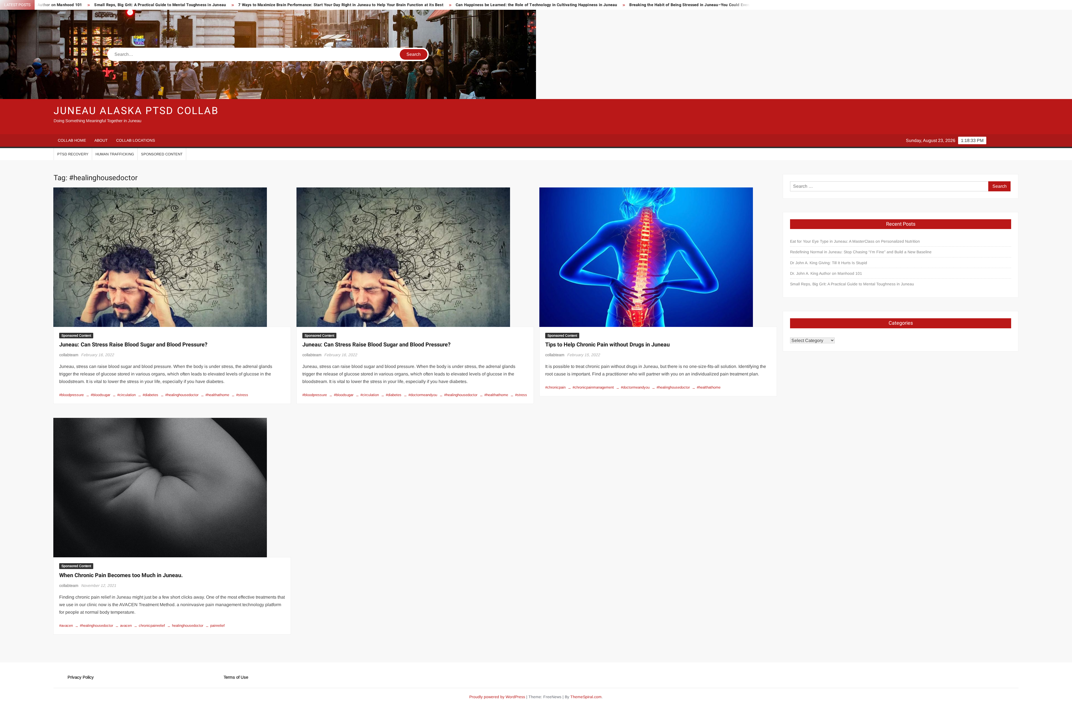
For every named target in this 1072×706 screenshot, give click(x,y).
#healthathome (217, 395)
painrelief (217, 625)
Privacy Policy (81, 677)
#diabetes (150, 395)
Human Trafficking (114, 154)
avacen (126, 625)
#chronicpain (555, 387)
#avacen (66, 625)
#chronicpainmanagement (593, 387)
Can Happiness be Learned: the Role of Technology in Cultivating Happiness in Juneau (416, 5)
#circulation (126, 395)
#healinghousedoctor (181, 395)
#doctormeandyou (422, 395)
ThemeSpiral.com (586, 697)
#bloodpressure (71, 395)
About (101, 140)
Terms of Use (236, 677)
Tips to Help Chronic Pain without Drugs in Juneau (607, 345)
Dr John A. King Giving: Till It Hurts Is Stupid (828, 263)
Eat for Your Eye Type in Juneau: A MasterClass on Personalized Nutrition (855, 241)
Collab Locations (135, 140)
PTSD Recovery (72, 154)
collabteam (68, 355)
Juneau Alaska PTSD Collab (136, 110)
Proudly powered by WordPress (497, 697)
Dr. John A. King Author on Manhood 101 (826, 273)
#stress (242, 395)
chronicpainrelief (152, 625)
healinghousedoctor (187, 625)
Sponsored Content (162, 154)
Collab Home (72, 140)
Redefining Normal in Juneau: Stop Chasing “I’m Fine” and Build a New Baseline (861, 252)
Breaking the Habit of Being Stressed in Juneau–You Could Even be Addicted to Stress (589, 5)
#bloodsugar (100, 395)
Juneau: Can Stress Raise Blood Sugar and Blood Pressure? (133, 345)
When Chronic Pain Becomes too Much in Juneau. (121, 575)
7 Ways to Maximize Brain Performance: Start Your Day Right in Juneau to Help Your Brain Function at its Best (220, 5)
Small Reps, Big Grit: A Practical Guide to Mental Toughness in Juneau (852, 284)
